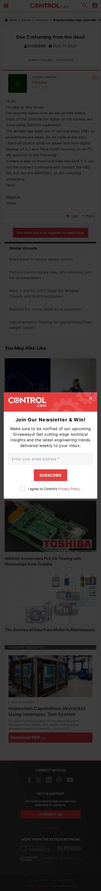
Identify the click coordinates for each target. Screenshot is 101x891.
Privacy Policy (69, 488)
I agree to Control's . (54, 488)
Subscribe (50, 475)
